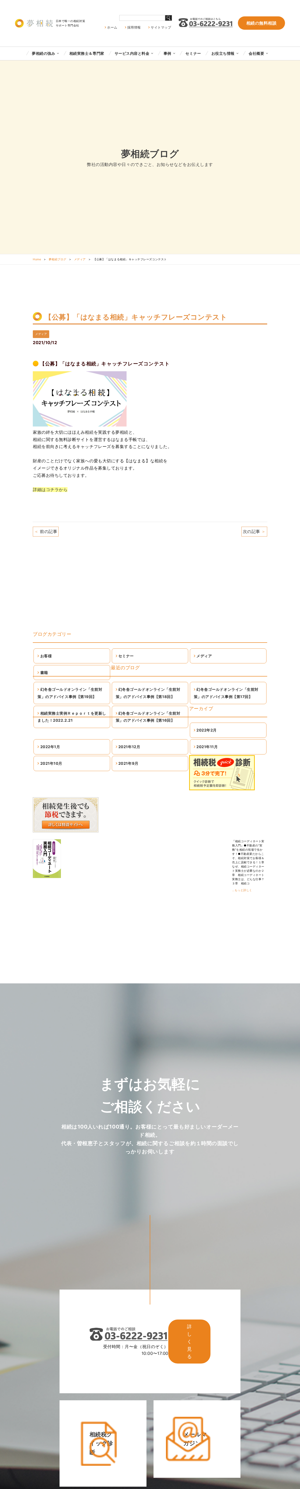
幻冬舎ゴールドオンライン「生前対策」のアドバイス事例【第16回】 (148, 717)
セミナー (193, 53)
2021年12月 (129, 746)
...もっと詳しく (242, 890)
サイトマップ (161, 27)
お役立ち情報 (223, 53)
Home (37, 259)
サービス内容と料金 (132, 53)
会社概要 (256, 53)
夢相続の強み (43, 53)
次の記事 (254, 531)
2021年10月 (51, 763)
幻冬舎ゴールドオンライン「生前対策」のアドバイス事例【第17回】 (226, 693)
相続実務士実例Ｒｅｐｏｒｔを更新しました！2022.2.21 (72, 717)
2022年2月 (206, 730)
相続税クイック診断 (101, 1443)
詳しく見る (189, 1341)
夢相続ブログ (57, 259)
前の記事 (45, 531)
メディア (80, 259)
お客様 (46, 656)
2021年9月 (128, 763)
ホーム (112, 27)
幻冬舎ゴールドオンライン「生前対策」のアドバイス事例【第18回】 (148, 693)
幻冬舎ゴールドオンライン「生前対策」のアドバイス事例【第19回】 (70, 693)
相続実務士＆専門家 (86, 53)
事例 (167, 53)
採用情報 (134, 27)
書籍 (44, 672)
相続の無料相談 (261, 23)
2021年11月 (207, 746)
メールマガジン (195, 1439)
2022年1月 (50, 746)
